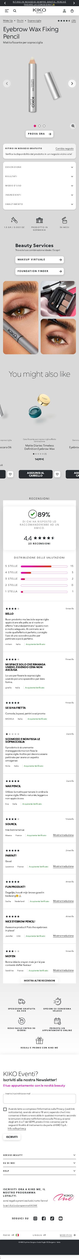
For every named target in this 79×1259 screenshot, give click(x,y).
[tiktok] (52, 1218)
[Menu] (7, 11)
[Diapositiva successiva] (74, 3)
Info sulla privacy (17, 1128)
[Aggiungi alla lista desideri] (10, 474)
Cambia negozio (65, 148)
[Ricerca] (14, 11)
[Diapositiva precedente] (5, 3)
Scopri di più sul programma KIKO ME (20, 1205)
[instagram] (35, 1218)
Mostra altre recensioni (39, 980)
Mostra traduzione (63, 835)
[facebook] (44, 1218)
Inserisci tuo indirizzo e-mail (17, 1093)
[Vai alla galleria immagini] (39, 84)
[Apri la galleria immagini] (73, 126)
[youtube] (61, 1218)
